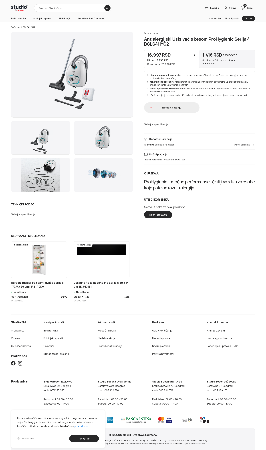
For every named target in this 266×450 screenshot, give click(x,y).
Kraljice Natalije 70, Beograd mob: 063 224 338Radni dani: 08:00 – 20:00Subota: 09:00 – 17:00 (168, 392)
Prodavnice (17, 330)
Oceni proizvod (158, 214)
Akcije (248, 18)
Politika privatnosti (163, 354)
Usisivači (64, 18)
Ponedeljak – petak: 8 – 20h (222, 346)
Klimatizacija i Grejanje (90, 18)
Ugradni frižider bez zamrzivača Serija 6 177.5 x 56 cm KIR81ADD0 (37, 284)
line (215, 18)
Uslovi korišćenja (162, 330)
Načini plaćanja (161, 346)
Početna (15, 27)
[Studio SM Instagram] (20, 364)
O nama (15, 338)
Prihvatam (84, 438)
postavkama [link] (81, 426)
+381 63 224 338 (216, 330)
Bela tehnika (18, 18)
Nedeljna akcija (106, 338)
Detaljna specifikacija (23, 214)
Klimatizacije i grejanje (57, 354)
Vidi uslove (208, 63)
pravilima (45, 426)
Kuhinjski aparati (42, 18)
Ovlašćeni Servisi (21, 346)
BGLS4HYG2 (29, 27)
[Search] (107, 8)
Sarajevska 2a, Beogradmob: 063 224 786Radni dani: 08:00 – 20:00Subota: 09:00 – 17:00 (114, 392)
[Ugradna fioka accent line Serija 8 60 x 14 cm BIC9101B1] (101, 259)
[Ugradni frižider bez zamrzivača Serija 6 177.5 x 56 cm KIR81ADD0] (39, 259)
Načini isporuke (161, 338)
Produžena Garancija (110, 346)
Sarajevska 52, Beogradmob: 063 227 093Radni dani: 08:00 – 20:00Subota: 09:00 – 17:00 (58, 392)
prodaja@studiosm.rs (219, 338)
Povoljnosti (232, 18)
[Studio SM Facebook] (13, 364)
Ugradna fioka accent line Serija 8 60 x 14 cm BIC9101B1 (101, 284)
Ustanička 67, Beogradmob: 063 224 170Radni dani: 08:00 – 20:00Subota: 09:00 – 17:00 (221, 392)
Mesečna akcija (107, 330)
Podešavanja (27, 438)
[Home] (19, 8)
